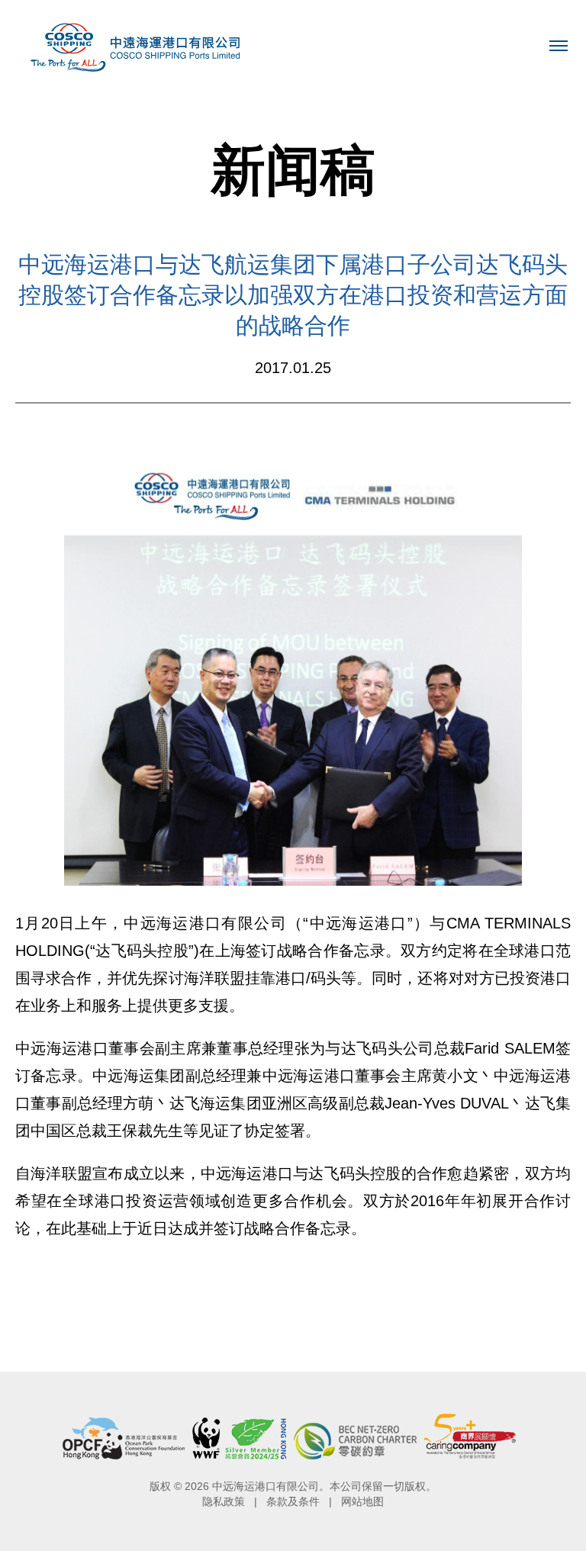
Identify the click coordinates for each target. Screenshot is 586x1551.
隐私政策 (223, 1501)
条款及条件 (293, 1501)
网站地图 (362, 1501)
